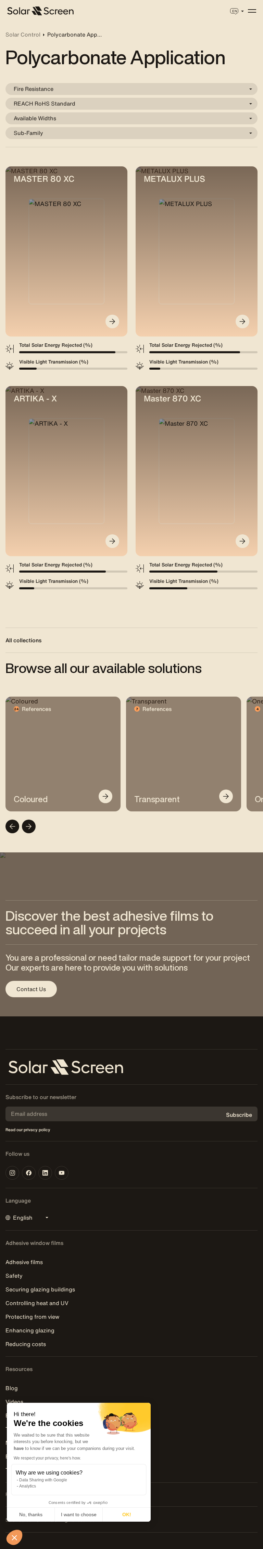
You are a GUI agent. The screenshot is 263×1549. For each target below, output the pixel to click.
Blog (11, 1388)
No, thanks (30, 1514)
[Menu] (252, 10)
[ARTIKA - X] (112, 541)
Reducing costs (25, 1344)
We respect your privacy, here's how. (47, 1458)
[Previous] (12, 826)
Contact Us (31, 989)
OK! (126, 1514)
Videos (14, 1401)
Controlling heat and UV (36, 1303)
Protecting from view (32, 1316)
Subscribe (239, 1115)
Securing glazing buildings (40, 1289)
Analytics (27, 1486)
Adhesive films (24, 1262)
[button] (14, 1537)
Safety (14, 1275)
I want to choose (79, 1514)
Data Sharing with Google (43, 1480)
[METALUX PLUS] (242, 321)
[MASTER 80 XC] (112, 321)
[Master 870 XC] (242, 541)
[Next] (29, 826)
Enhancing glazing (29, 1330)
